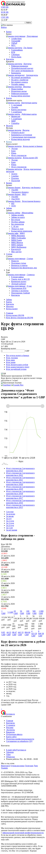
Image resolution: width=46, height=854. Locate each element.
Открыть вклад (17, 132)
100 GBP (28, 612)
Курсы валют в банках (32, 146)
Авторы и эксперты (19, 291)
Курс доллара (12, 358)
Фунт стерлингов (18, 155)
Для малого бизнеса (19, 192)
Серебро (15, 176)
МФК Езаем (16, 240)
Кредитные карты (29, 103)
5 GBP (10, 612)
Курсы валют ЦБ (30, 158)
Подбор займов (18, 222)
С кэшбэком (16, 112)
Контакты (15, 295)
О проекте (10, 725)
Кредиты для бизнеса (31, 187)
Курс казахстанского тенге (17, 367)
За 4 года (10, 525)
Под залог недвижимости (22, 71)
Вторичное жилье (19, 91)
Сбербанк (15, 54)
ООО (13, 206)
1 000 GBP (41, 612)
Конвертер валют (18, 281)
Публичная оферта (14, 734)
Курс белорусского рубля (17, 365)
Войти (4, 27)
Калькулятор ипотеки (20, 96)
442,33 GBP (21, 633)
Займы (9, 208)
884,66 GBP (27, 633)
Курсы (9, 142)
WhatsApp (10, 757)
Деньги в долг (17, 229)
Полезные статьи (18, 263)
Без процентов (17, 224)
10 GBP (16, 612)
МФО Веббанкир (18, 247)
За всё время (11, 530)
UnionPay (15, 123)
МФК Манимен (18, 236)
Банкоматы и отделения (21, 135)
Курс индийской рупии (16, 369)
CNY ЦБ (5, 17)
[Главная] (13, 5)
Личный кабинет (18, 284)
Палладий (15, 181)
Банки (9, 32)
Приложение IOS (18, 288)
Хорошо (33, 851)
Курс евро (10, 360)
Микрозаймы (27, 213)
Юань (13, 153)
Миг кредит (16, 252)
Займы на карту (18, 217)
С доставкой (16, 105)
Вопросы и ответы (19, 265)
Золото (14, 174)
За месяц (10, 516)
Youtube (4, 768)
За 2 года (10, 521)
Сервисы (30, 275)
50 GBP (22, 612)
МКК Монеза (17, 242)
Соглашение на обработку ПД (19, 741)
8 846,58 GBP (41, 633)
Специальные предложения (23, 137)
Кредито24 (16, 249)
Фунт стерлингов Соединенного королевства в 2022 (20, 474)
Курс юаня (10, 362)
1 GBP (3, 612)
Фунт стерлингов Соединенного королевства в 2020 (20, 483)
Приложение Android (20, 293)
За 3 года (10, 523)
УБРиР (14, 43)
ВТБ (13, 52)
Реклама (9, 727)
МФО (22, 233)
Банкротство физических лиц (24, 268)
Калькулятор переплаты (21, 231)
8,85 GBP (3, 633)
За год (9, 518)
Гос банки (27, 48)
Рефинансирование (19, 66)
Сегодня (9, 512)
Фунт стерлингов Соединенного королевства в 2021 (20, 478)
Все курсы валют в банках (17, 355)
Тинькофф (15, 41)
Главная (9, 721)
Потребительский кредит (22, 68)
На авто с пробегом (19, 80)
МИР (13, 121)
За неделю (10, 514)
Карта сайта (11, 737)
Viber (8, 754)
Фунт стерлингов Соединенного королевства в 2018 (20, 492)
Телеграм (29, 766)
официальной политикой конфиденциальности (23, 833)
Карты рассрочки (18, 109)
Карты (9, 98)
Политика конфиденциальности (20, 739)
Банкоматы (16, 73)
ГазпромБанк (17, 50)
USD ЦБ (4, 7)
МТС (13, 45)
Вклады (9, 126)
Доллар (14, 148)
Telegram (10, 752)
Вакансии (10, 732)
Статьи (9, 254)
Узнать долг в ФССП (20, 279)
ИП (12, 203)
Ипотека (27, 87)
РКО (24, 194)
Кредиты (10, 59)
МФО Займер (17, 245)
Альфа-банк (16, 38)
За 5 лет (9, 528)
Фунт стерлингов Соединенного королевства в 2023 (20, 469)
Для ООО (15, 199)
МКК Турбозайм (18, 238)
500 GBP (34, 612)
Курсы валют (12, 309)
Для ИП (14, 190)
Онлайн (14, 107)
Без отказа (15, 219)
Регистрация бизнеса (31, 201)
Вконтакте (5, 766)
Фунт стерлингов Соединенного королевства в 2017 (20, 497)
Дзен (36, 766)
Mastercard (15, 116)
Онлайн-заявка (17, 84)
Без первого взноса (19, 82)
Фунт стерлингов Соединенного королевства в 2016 (20, 501)
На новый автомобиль (21, 77)
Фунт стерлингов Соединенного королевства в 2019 (20, 488)
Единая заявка (17, 277)
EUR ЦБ (4, 12)
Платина (15, 178)
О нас (29, 286)
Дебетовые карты (29, 114)
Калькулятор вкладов (20, 139)
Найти (28, 23)
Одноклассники (18, 766)
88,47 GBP (14, 633)
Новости (15, 261)
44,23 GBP (9, 633)
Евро (13, 151)
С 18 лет (15, 226)
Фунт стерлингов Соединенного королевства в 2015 (20, 506)
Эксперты (10, 730)
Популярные (32, 36)
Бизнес (9, 183)
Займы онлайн (17, 215)
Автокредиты (32, 75)
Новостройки (17, 89)
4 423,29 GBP (34, 633)
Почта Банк (16, 57)
